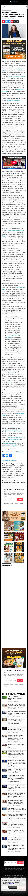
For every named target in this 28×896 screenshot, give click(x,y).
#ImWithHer (14, 445)
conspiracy (16, 466)
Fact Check (10, 469)
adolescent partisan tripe (14, 437)
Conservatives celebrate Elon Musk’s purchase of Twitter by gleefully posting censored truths (16, 824)
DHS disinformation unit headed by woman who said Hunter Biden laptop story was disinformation (16, 802)
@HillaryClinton (13, 439)
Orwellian (9, 475)
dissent (4, 469)
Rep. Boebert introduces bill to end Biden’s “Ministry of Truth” (16, 770)
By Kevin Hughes (16, 797)
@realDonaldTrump (9, 443)
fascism (16, 469)
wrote (11, 314)
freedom (12, 471)
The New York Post (19, 76)
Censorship (9, 466)
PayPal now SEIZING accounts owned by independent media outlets (15, 698)
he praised (11, 373)
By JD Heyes (15, 748)
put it (8, 382)
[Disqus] (14, 587)
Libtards (15, 473)
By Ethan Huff (15, 701)
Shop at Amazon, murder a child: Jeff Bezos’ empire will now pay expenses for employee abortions (17, 729)
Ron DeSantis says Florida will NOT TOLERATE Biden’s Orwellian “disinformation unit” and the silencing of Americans (16, 721)
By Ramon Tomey (16, 835)
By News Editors (16, 716)
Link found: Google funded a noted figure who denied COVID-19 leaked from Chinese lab (16, 787)
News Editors (13, 18)
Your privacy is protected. (8, 503)
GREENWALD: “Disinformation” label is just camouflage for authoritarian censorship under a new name (16, 706)
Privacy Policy (10, 883)
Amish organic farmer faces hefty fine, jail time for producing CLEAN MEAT (16, 832)
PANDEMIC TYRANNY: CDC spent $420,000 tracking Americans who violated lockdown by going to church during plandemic (16, 737)
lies (20, 473)
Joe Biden (10, 473)
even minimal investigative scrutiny (14, 230)
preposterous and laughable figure (13, 430)
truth (7, 477)
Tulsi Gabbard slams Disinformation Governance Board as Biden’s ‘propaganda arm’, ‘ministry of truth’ (16, 839)
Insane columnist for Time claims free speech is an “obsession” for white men (16, 746)
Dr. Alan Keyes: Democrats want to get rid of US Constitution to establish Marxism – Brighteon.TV (16, 795)
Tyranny (12, 477)
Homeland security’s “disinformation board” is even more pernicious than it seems (17, 713)
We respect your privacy (20, 870)
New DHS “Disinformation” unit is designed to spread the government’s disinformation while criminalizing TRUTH (16, 847)
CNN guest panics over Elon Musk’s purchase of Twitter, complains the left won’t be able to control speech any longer (17, 763)
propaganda (16, 475)
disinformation (17, 467)
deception (9, 467)
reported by (10, 76)
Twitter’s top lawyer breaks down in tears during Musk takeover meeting (17, 809)
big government (15, 464)
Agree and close (12, 887)
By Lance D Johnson (17, 725)
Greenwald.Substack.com (12, 100)
